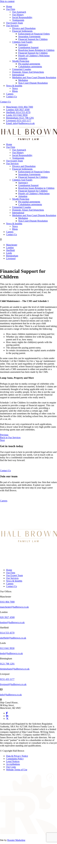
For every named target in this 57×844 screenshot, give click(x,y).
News (15, 88)
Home (9, 6)
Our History (18, 14)
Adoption (22, 58)
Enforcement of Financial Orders (34, 33)
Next (2, 440)
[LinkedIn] (7, 716)
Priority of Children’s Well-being (34, 55)
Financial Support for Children (33, 39)
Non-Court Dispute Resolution (33, 83)
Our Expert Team (14, 23)
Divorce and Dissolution (24, 28)
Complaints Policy (15, 758)
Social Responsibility (22, 17)
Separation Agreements (29, 36)
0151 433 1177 (18, 120)
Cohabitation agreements (30, 66)
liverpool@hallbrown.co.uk (13, 684)
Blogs (15, 91)
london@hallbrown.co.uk (12, 622)
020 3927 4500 (17, 109)
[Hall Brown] (28, 541)
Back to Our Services (10, 437)
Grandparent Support (28, 47)
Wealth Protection (20, 61)
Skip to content (7, 1)
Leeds (9, 253)
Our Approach (19, 12)
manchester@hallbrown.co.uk (14, 607)
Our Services (12, 25)
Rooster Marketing (16, 840)
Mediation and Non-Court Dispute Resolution (34, 77)
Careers (9, 94)
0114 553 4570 (18, 112)
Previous (4, 434)
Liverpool (11, 258)
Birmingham (12, 255)
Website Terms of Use (16, 769)
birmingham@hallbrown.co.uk (14, 669)
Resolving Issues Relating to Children (36, 50)
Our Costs (11, 767)
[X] (7, 718)
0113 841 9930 (17, 115)
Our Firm (10, 9)
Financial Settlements (22, 31)
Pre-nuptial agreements (29, 64)
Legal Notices (12, 761)
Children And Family (22, 42)
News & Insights (14, 85)
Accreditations (13, 764)
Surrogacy (23, 44)
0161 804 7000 (19, 107)
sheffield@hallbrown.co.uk (13, 638)
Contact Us (11, 96)
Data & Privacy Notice (17, 756)
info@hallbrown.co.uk (20, 123)
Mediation (23, 80)
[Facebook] (7, 713)
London (10, 247)
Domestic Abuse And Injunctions (28, 72)
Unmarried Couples (21, 69)
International (18, 74)
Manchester (11, 245)
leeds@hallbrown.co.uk (11, 653)
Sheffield (10, 250)
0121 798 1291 (20, 118)
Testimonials (18, 20)
